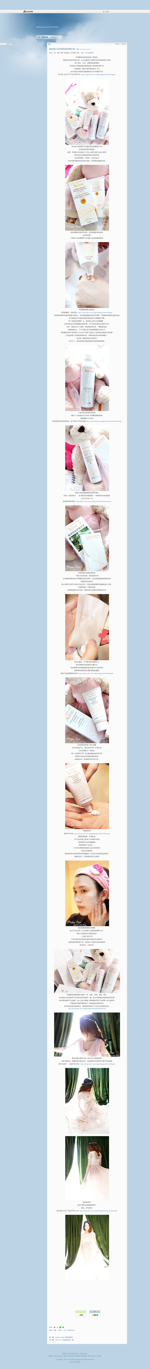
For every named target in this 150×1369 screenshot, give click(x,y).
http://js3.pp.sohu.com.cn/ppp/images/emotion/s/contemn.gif (98, 1211)
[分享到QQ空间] (57, 1327)
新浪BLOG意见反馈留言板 (70, 1353)
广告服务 (65, 1356)
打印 (65, 1330)
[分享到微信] (63, 1327)
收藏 (54, 1330)
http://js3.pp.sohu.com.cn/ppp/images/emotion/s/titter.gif (104, 421)
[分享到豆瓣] (60, 1327)
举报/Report (71, 1330)
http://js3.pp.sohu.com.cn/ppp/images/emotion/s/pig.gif (98, 74)
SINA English (91, 1356)
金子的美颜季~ (89, 53)
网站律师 (83, 1356)
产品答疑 (98, 1356)
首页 (38, 37)
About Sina (58, 1356)
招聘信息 (77, 1356)
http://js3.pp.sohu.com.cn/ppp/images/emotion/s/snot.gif (93, 501)
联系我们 (71, 1356)
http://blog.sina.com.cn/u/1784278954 (47, 27)
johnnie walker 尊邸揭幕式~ (64, 1337)
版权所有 (77, 1362)
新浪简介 (51, 1356)
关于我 (52, 37)
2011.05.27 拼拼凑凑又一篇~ (64, 1340)
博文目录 (45, 37)
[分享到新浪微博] (54, 1327)
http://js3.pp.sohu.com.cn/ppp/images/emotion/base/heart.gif (87, 1008)
